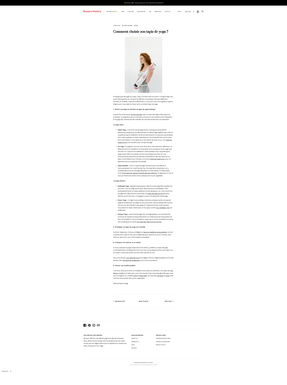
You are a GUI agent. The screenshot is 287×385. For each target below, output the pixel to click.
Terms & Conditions (163, 341)
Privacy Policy (161, 345)
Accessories (141, 11)
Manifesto (158, 11)
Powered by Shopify (151, 365)
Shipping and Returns (163, 338)
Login (179, 11)
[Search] (202, 12)
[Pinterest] (89, 325)
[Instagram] (93, 325)
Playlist (167, 11)
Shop (122, 11)
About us (135, 338)
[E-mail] (98, 325)
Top (150, 11)
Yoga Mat (131, 11)
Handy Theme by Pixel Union (138, 365)
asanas (136, 25)
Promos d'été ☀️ (112, 11)
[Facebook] (85, 325)
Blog (133, 345)
